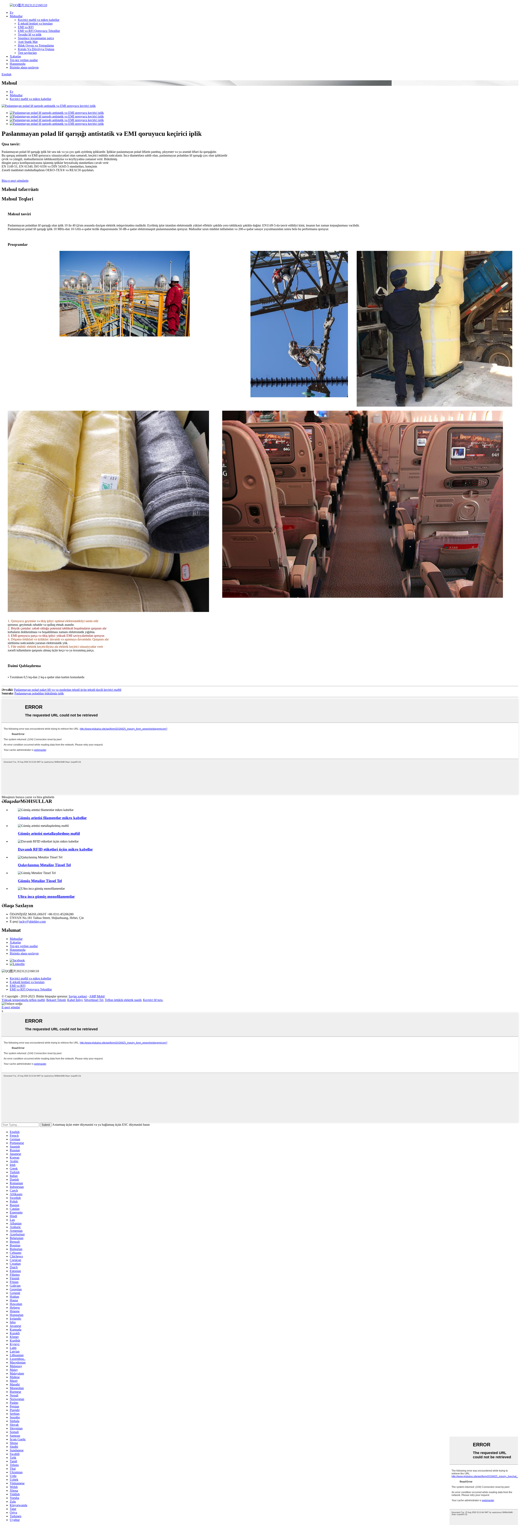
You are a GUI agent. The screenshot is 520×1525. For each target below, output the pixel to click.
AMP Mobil (97, 996)
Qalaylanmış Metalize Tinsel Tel (44, 865)
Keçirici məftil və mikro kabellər (38, 20)
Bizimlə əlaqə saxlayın (24, 67)
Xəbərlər (15, 56)
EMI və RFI (26, 27)
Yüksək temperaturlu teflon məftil (23, 1000)
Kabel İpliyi (74, 1000)
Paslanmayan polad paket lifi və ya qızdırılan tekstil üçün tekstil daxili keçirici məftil (67, 689)
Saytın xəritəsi (78, 996)
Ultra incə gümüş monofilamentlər (46, 896)
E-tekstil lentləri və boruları (35, 23)
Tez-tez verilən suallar (24, 60)
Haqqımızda (17, 63)
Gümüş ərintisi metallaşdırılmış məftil (49, 833)
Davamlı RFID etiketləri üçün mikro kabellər (55, 849)
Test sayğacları (27, 52)
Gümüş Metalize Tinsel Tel (40, 881)
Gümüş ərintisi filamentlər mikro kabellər (52, 818)
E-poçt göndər (11, 1007)
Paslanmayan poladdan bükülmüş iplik (39, 693)
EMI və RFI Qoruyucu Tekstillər (39, 31)
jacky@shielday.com (32, 921)
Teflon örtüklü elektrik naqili (123, 1000)
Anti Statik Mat (28, 42)
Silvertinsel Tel (93, 1000)
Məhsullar (16, 16)
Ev (11, 12)
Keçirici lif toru (152, 1000)
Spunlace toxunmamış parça (36, 38)
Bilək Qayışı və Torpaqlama (36, 45)
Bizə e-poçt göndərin (15, 180)
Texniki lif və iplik (29, 34)
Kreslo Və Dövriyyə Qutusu (36, 49)
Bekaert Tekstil (56, 1000)
